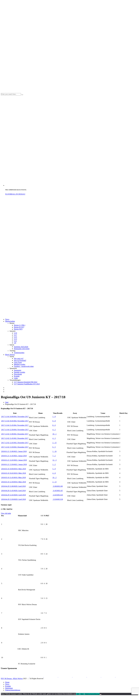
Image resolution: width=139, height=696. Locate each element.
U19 (15, 333)
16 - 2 (54, 477)
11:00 (57, 486)
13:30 (57, 499)
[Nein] (100, 694)
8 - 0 (54, 425)
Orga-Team (18, 362)
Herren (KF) (18, 329)
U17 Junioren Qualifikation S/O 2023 (27, 384)
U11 (15, 341)
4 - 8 (54, 473)
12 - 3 (54, 460)
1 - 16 (54, 451)
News (7, 319)
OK (78, 694)
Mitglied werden (19, 364)
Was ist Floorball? (20, 360)
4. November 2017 (15, 416)
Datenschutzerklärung (12, 690)
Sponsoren (17, 370)
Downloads (18, 374)
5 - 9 (54, 469)
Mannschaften (10, 321)
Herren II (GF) (19, 327)
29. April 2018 (13, 486)
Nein (82, 694)
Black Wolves (10, 355)
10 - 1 (54, 434)
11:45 (57, 491)
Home (7, 682)
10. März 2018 (13, 469)
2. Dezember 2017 (14, 434)
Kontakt (16, 376)
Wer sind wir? (18, 358)
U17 (15, 335)
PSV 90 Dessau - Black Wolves (12, 678)
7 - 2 (54, 456)
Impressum (9, 688)
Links (16, 378)
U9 (15, 343)
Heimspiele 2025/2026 (21, 349)
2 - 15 (54, 443)
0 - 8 (54, 421)
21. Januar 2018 (14, 451)
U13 (15, 339)
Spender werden (19, 372)
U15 (15, 337)
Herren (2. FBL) (19, 325)
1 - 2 (54, 464)
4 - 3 (54, 438)
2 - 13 (54, 482)
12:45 (57, 495)
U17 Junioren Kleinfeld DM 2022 (25, 382)
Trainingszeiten (19, 353)
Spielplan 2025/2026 (21, 347)
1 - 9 (54, 416)
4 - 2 (54, 430)
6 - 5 (54, 447)
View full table (6, 513)
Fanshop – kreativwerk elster (24, 366)
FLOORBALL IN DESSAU (15, 194)
